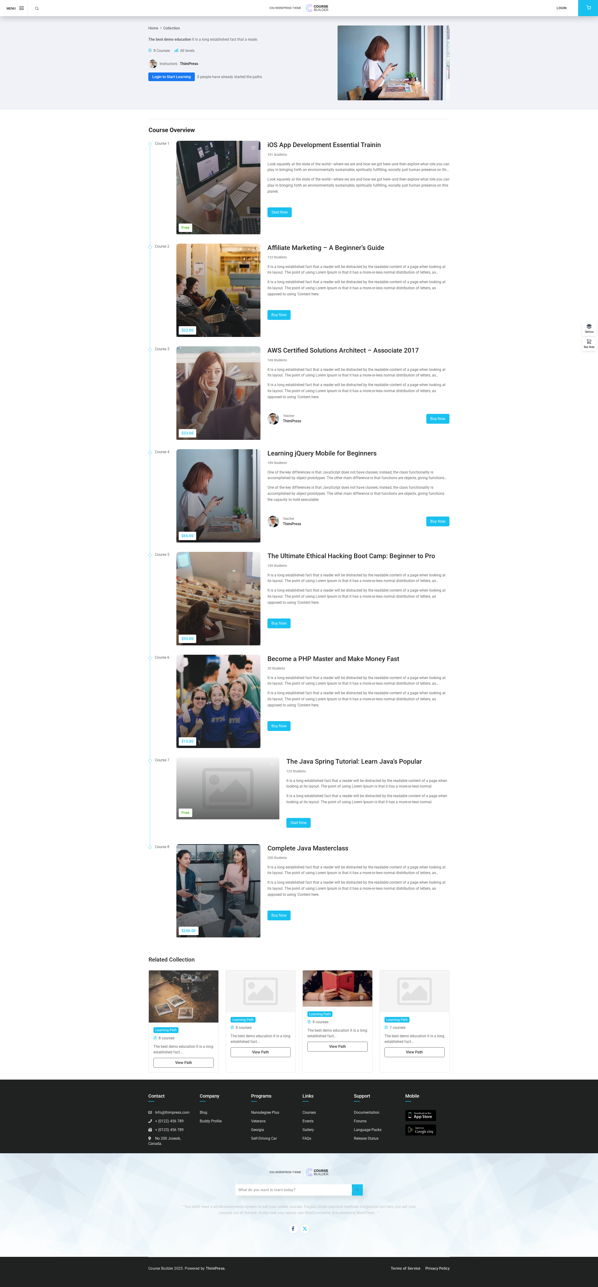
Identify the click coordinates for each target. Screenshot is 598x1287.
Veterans (258, 1121)
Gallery (308, 1130)
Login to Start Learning (171, 77)
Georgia (257, 1130)
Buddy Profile (211, 1121)
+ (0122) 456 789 (169, 1121)
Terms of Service (406, 1268)
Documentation (366, 1112)
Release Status (366, 1138)
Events (308, 1121)
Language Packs (367, 1130)
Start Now (279, 212)
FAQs (307, 1138)
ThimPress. (216, 1268)
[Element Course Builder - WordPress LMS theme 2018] (299, 8)
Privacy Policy (437, 1268)
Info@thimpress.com (172, 1112)
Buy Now (279, 315)
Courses (309, 1112)
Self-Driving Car (264, 1138)
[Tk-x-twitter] (305, 1228)
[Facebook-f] (293, 1228)
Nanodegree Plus (265, 1112)
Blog (203, 1112)
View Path (183, 1062)
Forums (360, 1121)
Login (561, 8)
